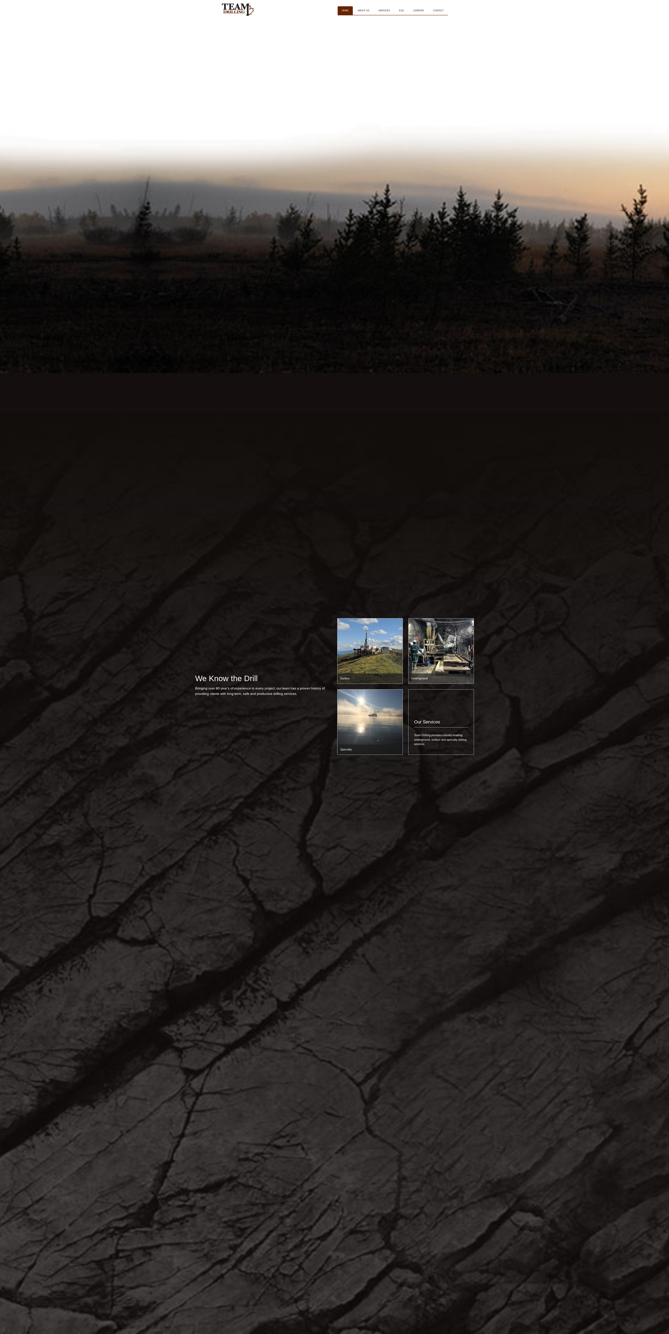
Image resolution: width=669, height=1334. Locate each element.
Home (345, 10)
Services (384, 10)
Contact (438, 10)
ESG (401, 10)
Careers (418, 10)
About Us (363, 10)
